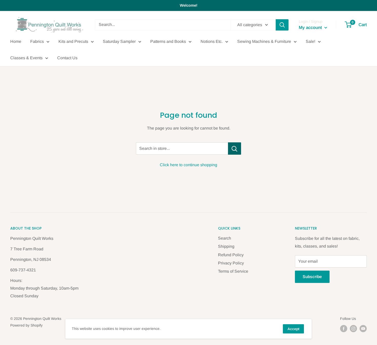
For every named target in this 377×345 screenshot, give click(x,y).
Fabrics (37, 41)
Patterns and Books (168, 41)
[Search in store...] (234, 148)
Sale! (310, 41)
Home (15, 41)
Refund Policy (231, 255)
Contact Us (67, 58)
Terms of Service (233, 271)
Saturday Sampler (119, 41)
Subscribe (312, 276)
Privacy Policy (231, 263)
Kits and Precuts (73, 41)
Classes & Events (26, 58)
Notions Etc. (212, 41)
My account (311, 27)
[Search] (282, 25)
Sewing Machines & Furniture (264, 41)
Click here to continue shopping (188, 165)
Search (224, 238)
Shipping (226, 246)
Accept (293, 329)
